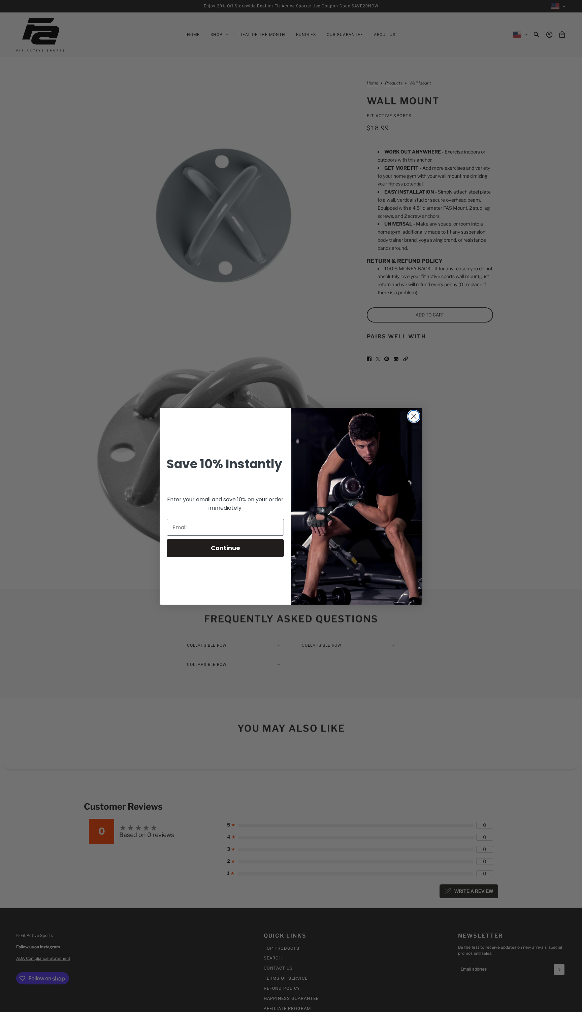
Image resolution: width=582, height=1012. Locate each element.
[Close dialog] (414, 416)
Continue (225, 548)
